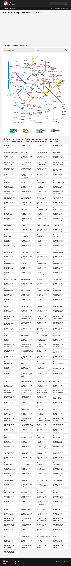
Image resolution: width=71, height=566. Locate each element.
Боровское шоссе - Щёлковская (42, 214)
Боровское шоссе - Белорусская (26, 203)
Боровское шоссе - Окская (26, 541)
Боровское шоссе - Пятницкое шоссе (58, 241)
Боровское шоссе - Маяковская (9, 203)
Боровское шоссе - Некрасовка (9, 535)
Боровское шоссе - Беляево (26, 284)
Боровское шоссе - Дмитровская (26, 396)
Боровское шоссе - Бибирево (42, 403)
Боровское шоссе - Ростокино (9, 502)
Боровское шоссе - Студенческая (9, 251)
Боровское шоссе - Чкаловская (9, 424)
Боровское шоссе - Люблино (26, 414)
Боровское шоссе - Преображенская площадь (58, 169)
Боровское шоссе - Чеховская (26, 391)
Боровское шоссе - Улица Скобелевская (27, 485)
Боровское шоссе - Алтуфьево (58, 403)
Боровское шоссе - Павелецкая (9, 197)
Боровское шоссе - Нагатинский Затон (42, 474)
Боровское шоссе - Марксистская (9, 362)
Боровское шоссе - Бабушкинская (58, 305)
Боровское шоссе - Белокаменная (26, 502)
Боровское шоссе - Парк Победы (42, 230)
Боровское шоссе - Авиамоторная (42, 362)
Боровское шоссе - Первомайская (58, 214)
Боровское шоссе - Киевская (26, 230)
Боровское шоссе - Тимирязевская (42, 396)
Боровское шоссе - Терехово (42, 452)
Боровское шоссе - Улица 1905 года (58, 329)
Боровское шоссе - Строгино (58, 235)
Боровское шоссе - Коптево (58, 491)
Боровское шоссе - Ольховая (58, 175)
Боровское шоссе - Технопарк (42, 192)
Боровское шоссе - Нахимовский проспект (43, 380)
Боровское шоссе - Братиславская (9, 414)
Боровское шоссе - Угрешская (42, 514)
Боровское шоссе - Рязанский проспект (26, 317)
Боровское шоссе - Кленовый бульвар (58, 474)
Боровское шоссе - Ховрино (26, 214)
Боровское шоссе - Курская (26, 224)
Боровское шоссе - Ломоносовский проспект (58, 351)
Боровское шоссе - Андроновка (58, 508)
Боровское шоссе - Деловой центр (42, 357)
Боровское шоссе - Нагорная (58, 380)
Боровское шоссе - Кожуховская (9, 419)
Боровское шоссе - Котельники (26, 311)
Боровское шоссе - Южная (58, 374)
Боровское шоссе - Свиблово (42, 305)
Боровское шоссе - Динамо (42, 203)
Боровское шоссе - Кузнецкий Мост (9, 329)
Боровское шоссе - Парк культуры (26, 157)
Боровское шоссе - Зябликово (9, 408)
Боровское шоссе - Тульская (26, 386)
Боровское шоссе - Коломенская (26, 192)
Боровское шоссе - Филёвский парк (9, 257)
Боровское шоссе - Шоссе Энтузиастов (59, 362)
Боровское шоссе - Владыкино (9, 403)
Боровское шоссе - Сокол (9, 208)
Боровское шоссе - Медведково (9, 311)
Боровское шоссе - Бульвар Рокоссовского (26, 176)
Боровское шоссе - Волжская (42, 414)
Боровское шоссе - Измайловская (9, 219)
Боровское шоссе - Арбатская (58, 224)
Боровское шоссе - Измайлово (9, 508)
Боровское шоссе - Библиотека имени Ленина (58, 158)
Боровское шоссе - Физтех (42, 546)
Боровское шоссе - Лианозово (26, 546)
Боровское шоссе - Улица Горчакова (58, 485)
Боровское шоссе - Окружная (9, 436)
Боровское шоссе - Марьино (58, 408)
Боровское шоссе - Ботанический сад (26, 305)
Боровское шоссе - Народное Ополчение (10, 458)
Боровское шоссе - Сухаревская (9, 300)
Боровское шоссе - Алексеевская (58, 300)
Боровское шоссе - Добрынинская (9, 273)
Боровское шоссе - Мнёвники (58, 452)
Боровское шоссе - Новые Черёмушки (58, 284)
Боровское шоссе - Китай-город (42, 295)
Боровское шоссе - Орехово (26, 187)
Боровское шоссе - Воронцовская (58, 442)
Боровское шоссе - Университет (26, 151)
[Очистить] (33, 50)
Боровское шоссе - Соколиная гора (26, 508)
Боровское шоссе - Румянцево (26, 146)
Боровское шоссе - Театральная (42, 197)
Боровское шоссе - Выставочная (58, 257)
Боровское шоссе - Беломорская (9, 214)
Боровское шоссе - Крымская (58, 519)
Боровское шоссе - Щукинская (58, 334)
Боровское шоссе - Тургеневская (58, 295)
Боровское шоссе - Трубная (42, 424)
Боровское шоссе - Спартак (9, 340)
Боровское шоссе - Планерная (58, 340)
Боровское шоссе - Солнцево (42, 345)
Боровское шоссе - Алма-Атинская (42, 181)
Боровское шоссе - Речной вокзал (58, 208)
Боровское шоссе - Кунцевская (9, 235)
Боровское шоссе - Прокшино (9, 181)
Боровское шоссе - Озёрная (9, 350)
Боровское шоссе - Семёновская (42, 219)
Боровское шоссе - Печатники (58, 414)
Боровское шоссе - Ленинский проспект (43, 289)
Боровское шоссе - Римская (58, 419)
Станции (12, 8)
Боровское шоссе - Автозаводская (58, 192)
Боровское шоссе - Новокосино (42, 368)
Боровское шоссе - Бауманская (9, 224)
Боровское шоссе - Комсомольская (9, 168)
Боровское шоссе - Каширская (9, 192)
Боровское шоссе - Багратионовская (58, 251)
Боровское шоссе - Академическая (26, 289)
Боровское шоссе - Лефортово (26, 469)
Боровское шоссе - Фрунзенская (9, 157)
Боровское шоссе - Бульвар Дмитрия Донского (58, 368)
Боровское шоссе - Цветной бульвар (42, 391)
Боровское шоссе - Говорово (58, 345)
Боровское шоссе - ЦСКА (42, 458)
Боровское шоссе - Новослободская (42, 262)
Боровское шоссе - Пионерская (26, 257)
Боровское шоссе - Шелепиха (26, 479)
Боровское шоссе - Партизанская (26, 219)
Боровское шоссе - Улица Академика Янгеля (26, 375)
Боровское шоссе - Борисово (42, 408)
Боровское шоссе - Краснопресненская (10, 278)
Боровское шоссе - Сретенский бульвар (27, 424)
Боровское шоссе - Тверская (58, 197)
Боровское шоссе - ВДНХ (9, 305)
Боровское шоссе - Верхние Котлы (42, 519)
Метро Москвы (6, 14)
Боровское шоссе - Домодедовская (9, 187)
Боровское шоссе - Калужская (42, 284)
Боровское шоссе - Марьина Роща (9, 430)
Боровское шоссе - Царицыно (42, 187)
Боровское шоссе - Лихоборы (9, 497)
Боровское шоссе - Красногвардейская (59, 181)
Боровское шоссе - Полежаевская (26, 334)
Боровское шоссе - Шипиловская (26, 408)
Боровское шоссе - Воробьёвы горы (42, 151)
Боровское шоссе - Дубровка (26, 419)
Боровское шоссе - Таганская (42, 268)
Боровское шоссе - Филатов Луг (26, 181)
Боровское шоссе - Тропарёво (42, 146)
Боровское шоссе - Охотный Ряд (9, 163)
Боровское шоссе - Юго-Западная (58, 146)
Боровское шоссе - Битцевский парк (42, 479)
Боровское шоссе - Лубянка (26, 163)
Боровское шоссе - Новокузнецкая (26, 197)
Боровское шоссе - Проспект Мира (58, 262)
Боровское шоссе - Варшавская (9, 442)
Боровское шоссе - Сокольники (42, 168)
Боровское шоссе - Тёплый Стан (58, 278)
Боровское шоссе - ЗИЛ (26, 519)
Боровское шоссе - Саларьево (9, 146)
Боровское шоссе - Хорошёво (26, 530)
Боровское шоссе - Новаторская (9, 447)
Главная (5, 8)
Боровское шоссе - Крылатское (42, 235)
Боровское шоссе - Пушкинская (26, 329)
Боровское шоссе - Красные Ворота (58, 163)
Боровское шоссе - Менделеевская (58, 391)
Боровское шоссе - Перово (9, 368)
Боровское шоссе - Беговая (9, 334)
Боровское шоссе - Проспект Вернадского (11, 151)
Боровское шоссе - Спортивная (58, 151)
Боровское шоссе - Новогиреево (26, 368)
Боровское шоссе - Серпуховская (42, 386)
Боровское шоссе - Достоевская (58, 424)
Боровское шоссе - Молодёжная (26, 235)
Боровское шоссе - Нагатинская (9, 386)
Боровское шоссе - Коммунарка (42, 175)
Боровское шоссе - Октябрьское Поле (42, 334)
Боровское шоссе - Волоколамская (26, 241)
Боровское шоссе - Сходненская (42, 340)
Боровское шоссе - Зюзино (42, 442)
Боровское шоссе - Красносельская (26, 168)
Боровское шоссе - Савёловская (9, 396)
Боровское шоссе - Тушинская (26, 340)
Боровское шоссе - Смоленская (9, 230)
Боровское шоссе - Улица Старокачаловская (9, 486)
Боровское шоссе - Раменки (42, 350)
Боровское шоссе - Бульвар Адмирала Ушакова (42, 486)
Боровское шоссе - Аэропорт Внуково (9, 551)
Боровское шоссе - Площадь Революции (43, 224)
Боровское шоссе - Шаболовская (58, 289)
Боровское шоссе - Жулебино (42, 311)
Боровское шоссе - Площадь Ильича (26, 362)
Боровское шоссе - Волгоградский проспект (9, 323)
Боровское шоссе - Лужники (26, 524)
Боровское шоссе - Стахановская (42, 541)
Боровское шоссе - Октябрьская (26, 273)
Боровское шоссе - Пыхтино (58, 546)
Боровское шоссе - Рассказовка (9, 345)
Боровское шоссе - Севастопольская (26, 380)
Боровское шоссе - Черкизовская (9, 175)
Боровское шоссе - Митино (42, 241)
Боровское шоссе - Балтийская (42, 491)
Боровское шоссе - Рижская (42, 300)
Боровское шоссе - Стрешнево (26, 491)
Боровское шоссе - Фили (42, 251)
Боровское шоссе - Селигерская (42, 436)
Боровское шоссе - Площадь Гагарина (9, 524)
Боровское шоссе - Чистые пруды (42, 163)
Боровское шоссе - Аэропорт (58, 203)
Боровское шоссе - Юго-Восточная (9, 541)
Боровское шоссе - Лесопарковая (58, 479)
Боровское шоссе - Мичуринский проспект (27, 350)
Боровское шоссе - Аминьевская (58, 447)
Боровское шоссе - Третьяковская (26, 295)
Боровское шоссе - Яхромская (9, 546)
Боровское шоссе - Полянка (58, 386)
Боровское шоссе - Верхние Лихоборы (26, 436)
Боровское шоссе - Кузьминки (42, 317)
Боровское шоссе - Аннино (9, 374)
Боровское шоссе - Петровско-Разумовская (58, 397)
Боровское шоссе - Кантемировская (58, 187)
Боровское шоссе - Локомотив (58, 502)
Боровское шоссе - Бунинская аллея (9, 491)
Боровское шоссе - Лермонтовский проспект (58, 311)
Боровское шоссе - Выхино (9, 317)
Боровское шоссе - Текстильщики (58, 317)
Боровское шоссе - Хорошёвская (26, 458)
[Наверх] (68, 563)
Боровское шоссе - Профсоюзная (9, 289)
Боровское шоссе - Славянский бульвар (59, 230)
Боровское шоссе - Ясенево (42, 278)
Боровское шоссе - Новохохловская (26, 514)
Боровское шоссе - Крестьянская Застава (43, 419)
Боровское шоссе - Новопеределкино (26, 345)
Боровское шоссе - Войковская (26, 208)
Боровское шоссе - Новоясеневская (26, 278)
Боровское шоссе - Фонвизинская (42, 430)
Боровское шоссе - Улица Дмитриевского (43, 535)
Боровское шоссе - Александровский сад (10, 246)
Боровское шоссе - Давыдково (9, 452)
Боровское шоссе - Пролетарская (26, 322)
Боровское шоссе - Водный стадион (42, 208)
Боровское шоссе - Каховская (26, 442)
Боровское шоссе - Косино (58, 535)
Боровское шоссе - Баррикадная (42, 329)
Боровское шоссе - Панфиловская (58, 530)
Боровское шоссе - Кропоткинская (42, 157)
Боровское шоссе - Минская (9, 357)
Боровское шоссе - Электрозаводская (58, 219)
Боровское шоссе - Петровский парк (58, 458)
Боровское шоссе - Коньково (9, 284)
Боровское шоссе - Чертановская (9, 380)
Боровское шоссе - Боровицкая (9, 391)
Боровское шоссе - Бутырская (26, 430)
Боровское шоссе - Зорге (42, 530)
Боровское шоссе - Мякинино (9, 241)
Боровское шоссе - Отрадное (26, 403)
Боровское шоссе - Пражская (42, 374)
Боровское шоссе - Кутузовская (26, 251)
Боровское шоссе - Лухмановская (26, 535)
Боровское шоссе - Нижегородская (58, 469)
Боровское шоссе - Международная (9, 262)
